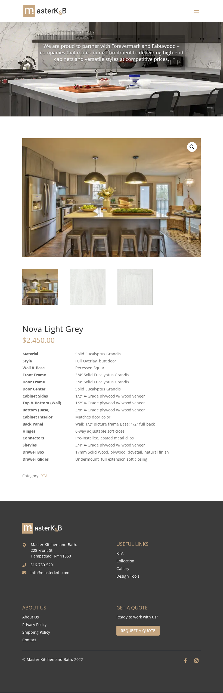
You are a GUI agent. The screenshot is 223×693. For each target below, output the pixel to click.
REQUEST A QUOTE (138, 630)
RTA (44, 475)
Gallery (122, 568)
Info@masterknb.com (49, 572)
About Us (30, 617)
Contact (29, 639)
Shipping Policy (36, 632)
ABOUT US (34, 607)
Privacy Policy (34, 624)
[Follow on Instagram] (196, 660)
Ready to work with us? (137, 617)
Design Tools (128, 576)
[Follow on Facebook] (185, 660)
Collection (125, 560)
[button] (192, 147)
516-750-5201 (42, 564)
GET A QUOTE (132, 607)
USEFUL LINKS (132, 544)
